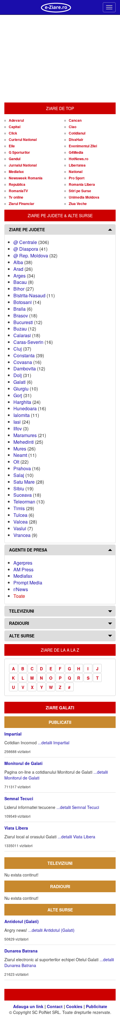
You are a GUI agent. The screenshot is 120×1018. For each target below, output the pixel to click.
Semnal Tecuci (18, 798)
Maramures (25, 435)
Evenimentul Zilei (83, 146)
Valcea (20, 521)
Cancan (75, 120)
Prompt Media (27, 582)
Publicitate (96, 1006)
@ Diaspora (25, 248)
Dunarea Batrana (21, 951)
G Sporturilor (19, 152)
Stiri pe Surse (80, 190)
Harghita (22, 402)
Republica (17, 184)
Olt (16, 461)
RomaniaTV (18, 190)
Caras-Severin (28, 342)
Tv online (16, 197)
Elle (12, 146)
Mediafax (16, 171)
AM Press (23, 569)
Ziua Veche (78, 203)
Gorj (17, 395)
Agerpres (22, 562)
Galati (19, 382)
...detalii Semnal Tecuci (78, 807)
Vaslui (19, 528)
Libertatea (77, 165)
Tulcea (20, 515)
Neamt (20, 455)
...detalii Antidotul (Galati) (51, 930)
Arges (19, 275)
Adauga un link (28, 1006)
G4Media (76, 152)
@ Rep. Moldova (30, 255)
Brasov (20, 315)
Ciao (72, 126)
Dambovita (24, 368)
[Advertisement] (60, 59)
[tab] (60, 230)
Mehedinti (23, 442)
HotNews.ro (78, 158)
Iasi (17, 421)
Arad (18, 269)
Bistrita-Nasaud (29, 295)
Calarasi (22, 335)
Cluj (17, 348)
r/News (20, 589)
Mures (19, 448)
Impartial (13, 734)
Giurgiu (21, 388)
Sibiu (18, 488)
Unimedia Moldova (84, 197)
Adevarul (16, 120)
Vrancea (22, 535)
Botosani (22, 302)
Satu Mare (24, 481)
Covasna (22, 362)
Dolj (17, 375)
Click (13, 133)
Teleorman (24, 501)
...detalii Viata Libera (76, 837)
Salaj (18, 475)
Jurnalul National (23, 165)
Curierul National (23, 139)
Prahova (22, 468)
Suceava (22, 495)
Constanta (24, 355)
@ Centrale (25, 242)
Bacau (20, 282)
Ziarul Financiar (21, 203)
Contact (55, 1006)
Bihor (18, 288)
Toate (19, 596)
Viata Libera (16, 828)
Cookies (74, 1006)
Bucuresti (23, 322)
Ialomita (21, 415)
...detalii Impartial (53, 742)
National (75, 171)
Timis (19, 508)
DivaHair (76, 139)
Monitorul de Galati (23, 763)
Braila (19, 308)
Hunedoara (25, 408)
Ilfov (17, 428)
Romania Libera (82, 184)
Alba (18, 262)
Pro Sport (76, 178)
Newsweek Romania (26, 178)
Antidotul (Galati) (21, 921)
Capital (14, 126)
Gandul (14, 158)
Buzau (20, 328)
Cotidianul (77, 133)
